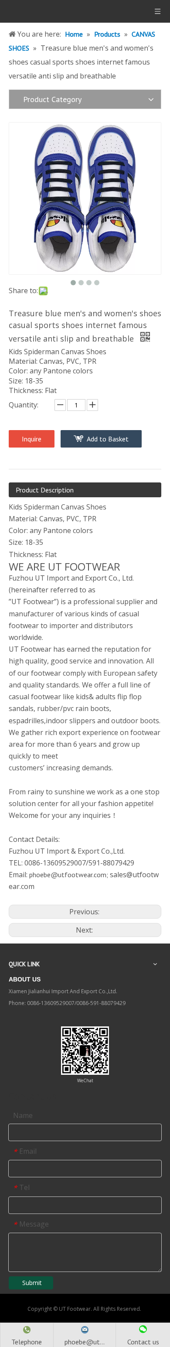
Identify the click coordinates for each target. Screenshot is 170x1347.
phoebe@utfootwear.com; (68, 874)
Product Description (45, 489)
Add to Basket (108, 438)
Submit (32, 1283)
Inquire (31, 438)
